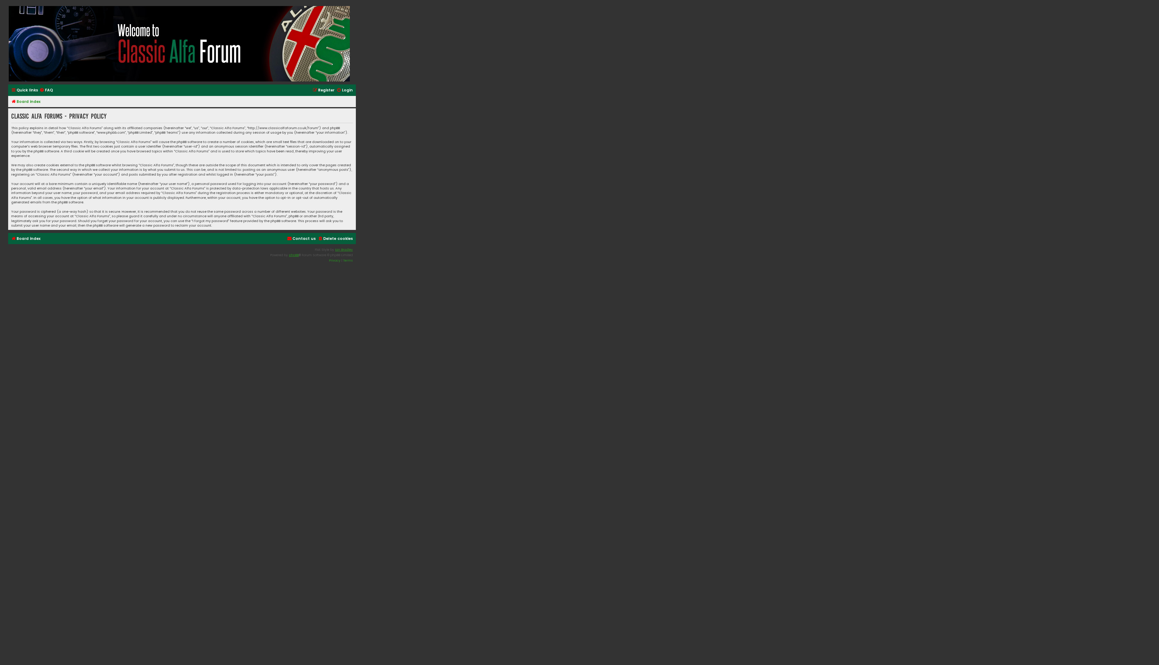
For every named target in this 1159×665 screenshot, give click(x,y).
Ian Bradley (344, 249)
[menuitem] (46, 90)
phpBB (294, 255)
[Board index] (179, 43)
